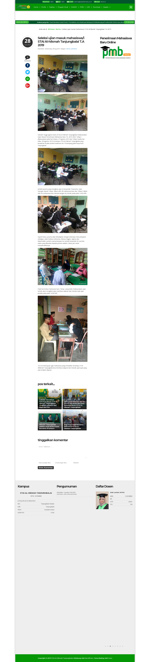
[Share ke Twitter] (27, 72)
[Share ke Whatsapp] (27, 79)
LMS (88, 7)
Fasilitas (52, 7)
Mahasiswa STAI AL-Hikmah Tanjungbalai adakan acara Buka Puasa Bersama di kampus (49, 425)
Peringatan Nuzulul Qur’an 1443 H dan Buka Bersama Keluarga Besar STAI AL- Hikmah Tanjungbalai (74, 404)
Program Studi (63, 7)
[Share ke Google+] (27, 85)
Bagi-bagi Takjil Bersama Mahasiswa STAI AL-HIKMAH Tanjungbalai (73, 426)
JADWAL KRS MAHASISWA (67, 494)
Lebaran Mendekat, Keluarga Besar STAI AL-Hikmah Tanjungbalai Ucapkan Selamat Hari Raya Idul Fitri (48, 403)
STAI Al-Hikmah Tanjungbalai (62, 658)
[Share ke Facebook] (27, 65)
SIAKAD (74, 7)
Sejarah (105, 7)
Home (36, 7)
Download (96, 7)
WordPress (89, 658)
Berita (58, 29)
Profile (43, 7)
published (74, 49)
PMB (82, 7)
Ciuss (110, 658)
